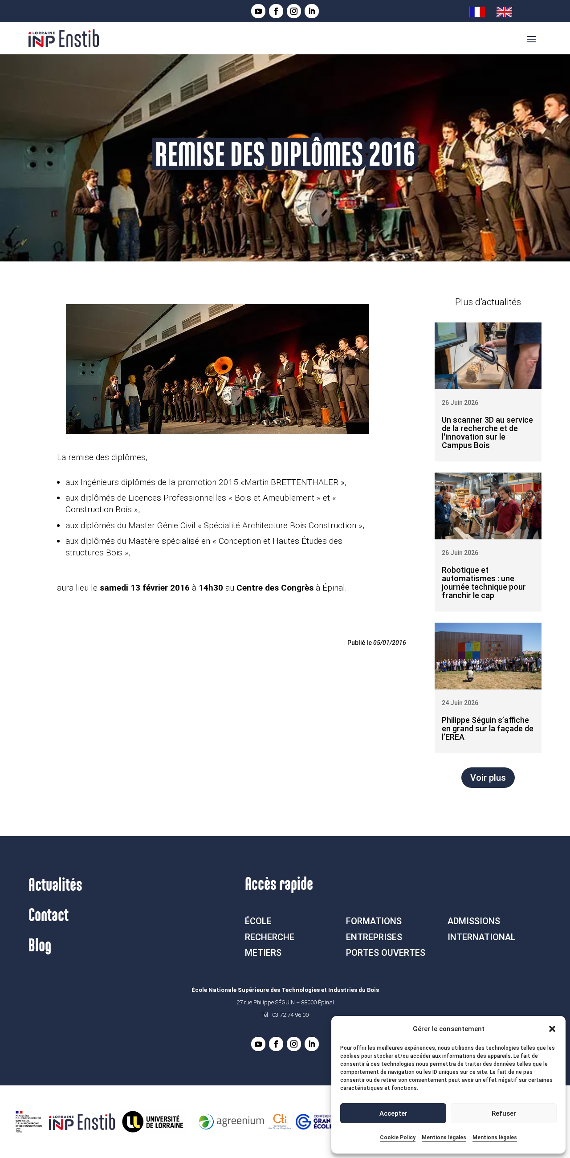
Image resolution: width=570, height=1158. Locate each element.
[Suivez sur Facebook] (276, 11)
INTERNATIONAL (482, 937)
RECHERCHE (269, 937)
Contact (48, 916)
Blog (39, 946)
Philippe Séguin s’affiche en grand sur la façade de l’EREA (487, 728)
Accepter (393, 1113)
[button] (552, 1028)
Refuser (504, 1113)
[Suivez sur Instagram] (294, 11)
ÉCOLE (258, 921)
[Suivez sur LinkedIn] (312, 11)
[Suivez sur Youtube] (258, 11)
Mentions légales (444, 1137)
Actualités (55, 885)
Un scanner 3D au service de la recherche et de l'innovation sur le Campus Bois (487, 432)
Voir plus (488, 777)
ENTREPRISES (374, 937)
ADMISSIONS (474, 921)
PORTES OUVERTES (385, 952)
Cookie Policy (397, 1137)
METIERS (263, 952)
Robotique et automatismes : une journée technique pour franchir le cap (484, 582)
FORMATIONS (374, 921)
